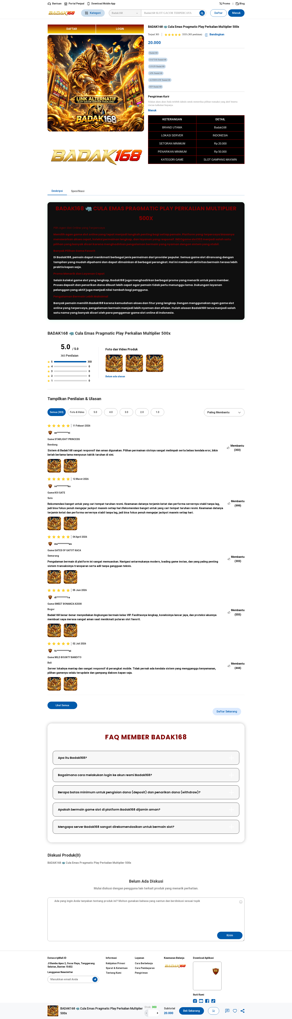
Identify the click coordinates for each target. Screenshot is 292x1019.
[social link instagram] (195, 1001)
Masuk (236, 13)
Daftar (218, 13)
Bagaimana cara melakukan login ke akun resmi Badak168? (105, 775)
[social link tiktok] (213, 1001)
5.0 (95, 412)
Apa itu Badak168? (72, 758)
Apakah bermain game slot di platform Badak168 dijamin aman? (109, 809)
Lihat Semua (62, 705)
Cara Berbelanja (144, 963)
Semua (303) (57, 412)
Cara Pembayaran (145, 968)
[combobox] (224, 412)
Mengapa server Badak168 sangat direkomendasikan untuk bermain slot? (116, 827)
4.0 (111, 412)
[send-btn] (95, 979)
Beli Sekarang (191, 1010)
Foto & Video (77, 412)
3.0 (126, 412)
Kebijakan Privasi (115, 963)
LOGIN (120, 28)
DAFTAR (71, 28)
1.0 (157, 412)
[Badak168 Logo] (62, 13)
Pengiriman (141, 972)
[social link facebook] (207, 1001)
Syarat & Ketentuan (117, 968)
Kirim (230, 935)
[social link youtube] (201, 1001)
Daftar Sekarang (227, 711)
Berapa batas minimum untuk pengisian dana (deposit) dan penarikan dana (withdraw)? (129, 792)
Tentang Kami (113, 972)
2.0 (142, 412)
